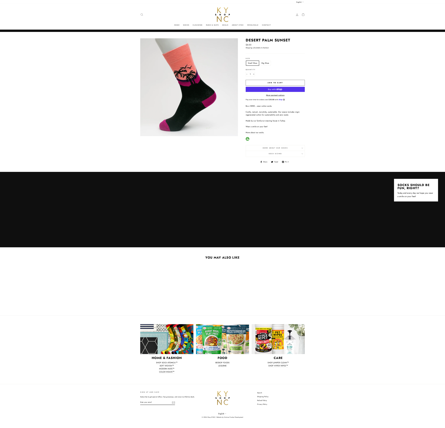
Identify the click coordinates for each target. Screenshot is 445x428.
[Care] (278, 339)
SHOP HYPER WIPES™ (278, 365)
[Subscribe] (173, 402)
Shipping (249, 48)
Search (259, 393)
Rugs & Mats (212, 25)
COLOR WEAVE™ (167, 372)
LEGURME (222, 365)
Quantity (251, 70)
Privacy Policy (262, 404)
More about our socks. (255, 132)
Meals (225, 25)
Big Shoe (265, 63)
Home (177, 25)
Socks (186, 25)
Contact (266, 25)
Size (248, 58)
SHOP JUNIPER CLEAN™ (278, 362)
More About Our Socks (275, 148)
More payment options (275, 95)
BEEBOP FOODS (222, 362)
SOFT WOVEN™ (167, 365)
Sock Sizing (275, 154)
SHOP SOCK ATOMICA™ (167, 362)
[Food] (222, 339)
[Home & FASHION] (166, 339)
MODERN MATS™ (166, 368)
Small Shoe (252, 63)
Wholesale (253, 25)
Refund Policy (262, 400)
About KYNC (238, 25)
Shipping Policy (262, 396)
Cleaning (198, 25)
